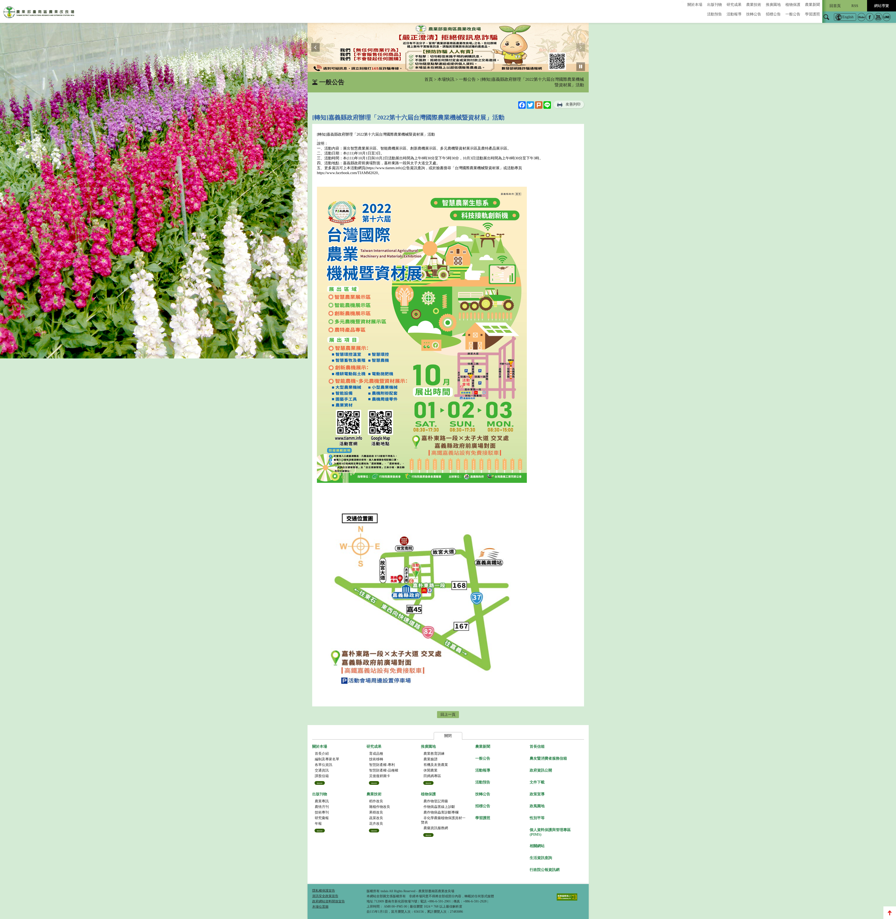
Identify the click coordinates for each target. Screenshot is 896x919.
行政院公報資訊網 (545, 870)
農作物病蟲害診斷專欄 (441, 812)
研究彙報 (322, 818)
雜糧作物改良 (379, 807)
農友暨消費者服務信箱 (548, 758)
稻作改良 (376, 801)
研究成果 (734, 5)
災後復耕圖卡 (379, 776)
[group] (448, 47)
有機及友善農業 (436, 765)
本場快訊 (446, 79)
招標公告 (773, 14)
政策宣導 (537, 794)
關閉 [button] (448, 736)
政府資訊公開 (541, 770)
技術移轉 (376, 759)
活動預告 (714, 14)
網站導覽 (881, 6)
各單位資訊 (323, 765)
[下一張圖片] (580, 47)
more (319, 783)
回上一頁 (448, 714)
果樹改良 (376, 812)
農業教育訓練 (434, 753)
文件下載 (537, 782)
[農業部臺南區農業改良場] (39, 13)
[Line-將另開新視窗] (887, 17)
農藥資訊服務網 (436, 828)
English (848, 17)
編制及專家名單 (327, 759)
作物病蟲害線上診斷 (439, 807)
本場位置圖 (320, 906)
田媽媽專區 (432, 776)
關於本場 (694, 5)
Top (889, 912)
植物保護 (792, 5)
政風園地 (537, 806)
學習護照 (812, 14)
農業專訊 (322, 801)
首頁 (428, 79)
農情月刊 (322, 807)
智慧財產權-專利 (382, 765)
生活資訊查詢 (541, 858)
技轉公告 (753, 14)
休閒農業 (431, 770)
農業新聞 (812, 5)
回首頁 (835, 6)
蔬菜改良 (376, 818)
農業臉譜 (431, 759)
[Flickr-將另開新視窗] (861, 17)
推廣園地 (773, 5)
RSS (854, 6)
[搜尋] (826, 20)
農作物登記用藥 (436, 801)
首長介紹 (322, 753)
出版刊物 (714, 5)
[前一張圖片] (315, 47)
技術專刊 (322, 812)
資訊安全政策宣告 (325, 896)
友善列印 (573, 104)
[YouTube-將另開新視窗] (878, 17)
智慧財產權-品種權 (383, 770)
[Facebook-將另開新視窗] (870, 17)
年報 (318, 823)
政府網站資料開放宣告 (328, 901)
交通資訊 (322, 770)
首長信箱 (537, 746)
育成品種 (376, 753)
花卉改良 (376, 823)
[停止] (580, 66)
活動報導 (734, 14)
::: (682, 2)
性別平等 (537, 818)
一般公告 (792, 14)
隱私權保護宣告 (323, 890)
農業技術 (753, 5)
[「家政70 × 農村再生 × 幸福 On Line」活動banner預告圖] (448, 47)
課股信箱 (322, 776)
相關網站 (537, 846)
